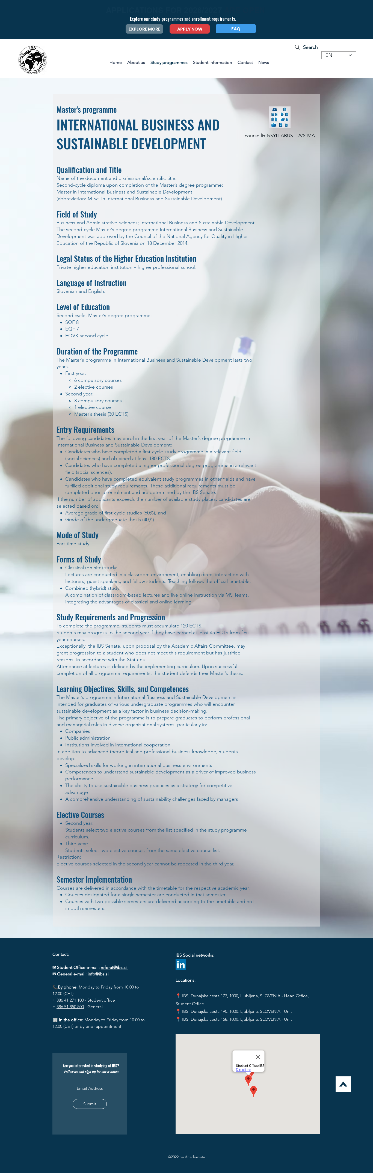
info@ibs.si (98, 973)
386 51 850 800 (70, 1006)
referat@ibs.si (114, 967)
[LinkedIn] (181, 964)
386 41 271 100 (70, 1000)
